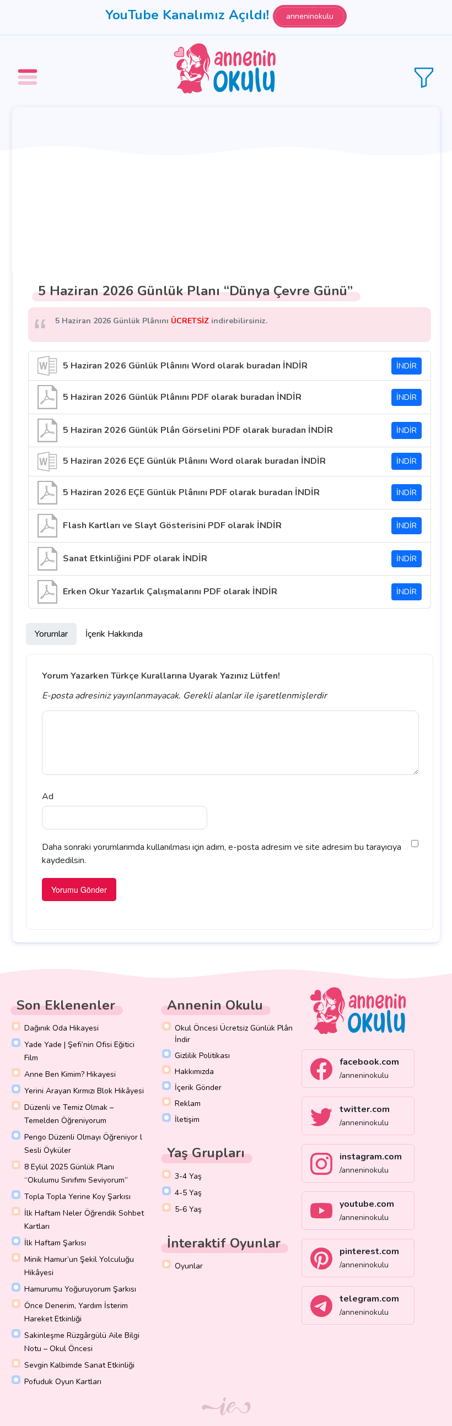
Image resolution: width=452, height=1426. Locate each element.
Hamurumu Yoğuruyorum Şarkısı (80, 1289)
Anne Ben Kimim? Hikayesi (70, 1074)
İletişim (187, 1119)
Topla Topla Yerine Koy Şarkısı (77, 1196)
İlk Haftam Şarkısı (55, 1243)
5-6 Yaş (188, 1209)
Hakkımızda (194, 1071)
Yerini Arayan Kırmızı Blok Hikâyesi (84, 1091)
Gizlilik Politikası (202, 1055)
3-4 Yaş (188, 1176)
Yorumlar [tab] (51, 634)
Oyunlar (189, 1266)
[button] (29, 69)
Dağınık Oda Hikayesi (61, 1028)
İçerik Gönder (198, 1087)
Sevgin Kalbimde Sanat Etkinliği (79, 1365)
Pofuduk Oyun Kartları (62, 1381)
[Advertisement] (226, 189)
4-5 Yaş (188, 1193)
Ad (47, 796)
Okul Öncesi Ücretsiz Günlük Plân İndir (234, 1034)
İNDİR (406, 366)
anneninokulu (309, 16)
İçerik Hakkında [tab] (114, 634)
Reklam (188, 1103)
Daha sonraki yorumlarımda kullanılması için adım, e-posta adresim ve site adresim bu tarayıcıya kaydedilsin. (221, 853)
